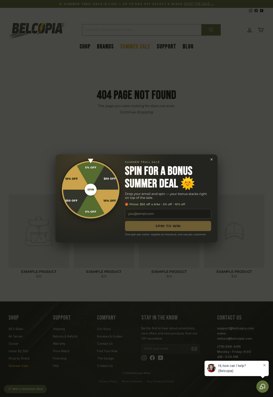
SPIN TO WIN (168, 226)
